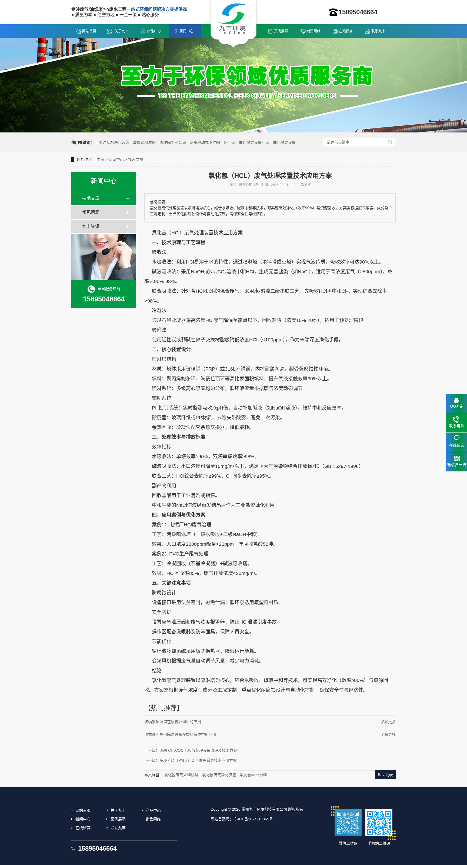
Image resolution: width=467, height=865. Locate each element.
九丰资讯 (90, 226)
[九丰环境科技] (233, 24)
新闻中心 (186, 31)
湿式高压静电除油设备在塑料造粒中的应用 (180, 734)
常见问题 (90, 212)
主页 (100, 159)
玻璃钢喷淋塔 (144, 142)
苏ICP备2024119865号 (253, 819)
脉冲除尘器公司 (172, 142)
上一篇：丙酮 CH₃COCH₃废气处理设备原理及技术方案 (190, 750)
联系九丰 (378, 31)
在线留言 (346, 31)
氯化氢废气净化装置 (219, 775)
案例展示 (281, 31)
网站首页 (89, 31)
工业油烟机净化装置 (112, 142)
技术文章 (135, 159)
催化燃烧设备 (284, 142)
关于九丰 (122, 31)
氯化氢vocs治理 (253, 775)
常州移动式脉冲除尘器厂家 (212, 142)
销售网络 (313, 31)
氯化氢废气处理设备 (181, 775)
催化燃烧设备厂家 (254, 142)
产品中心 (154, 31)
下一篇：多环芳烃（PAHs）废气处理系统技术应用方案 (190, 760)
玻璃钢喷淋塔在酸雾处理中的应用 (172, 722)
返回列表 (385, 775)
